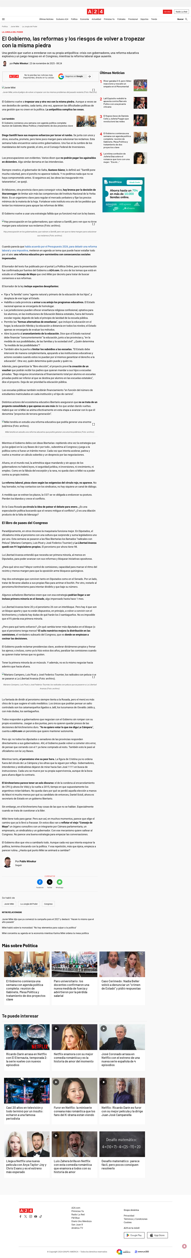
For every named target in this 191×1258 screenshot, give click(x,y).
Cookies (128, 1222)
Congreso (48, 904)
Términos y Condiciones (135, 1219)
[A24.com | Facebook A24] (20, 1216)
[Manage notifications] (184, 1246)
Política (74, 19)
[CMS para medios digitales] (139, 1252)
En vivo (167, 12)
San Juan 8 (77, 1224)
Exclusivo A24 (62, 19)
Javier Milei (15, 27)
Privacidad (129, 1215)
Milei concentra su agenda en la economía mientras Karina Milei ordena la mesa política (45, 933)
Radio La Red (181, 12)
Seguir (18, 865)
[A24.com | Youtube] (35, 1216)
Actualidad (96, 19)
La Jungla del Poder (29, 27)
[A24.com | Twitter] (25, 1216)
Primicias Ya (109, 19)
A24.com (75, 1208)
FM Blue (75, 1218)
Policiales (121, 19)
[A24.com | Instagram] (30, 1216)
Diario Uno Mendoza (81, 1221)
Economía (84, 19)
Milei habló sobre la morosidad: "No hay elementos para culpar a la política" (39, 927)
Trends (154, 19)
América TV (77, 1228)
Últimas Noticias (46, 19)
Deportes (144, 19)
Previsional (133, 19)
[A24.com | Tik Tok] (40, 1216)
